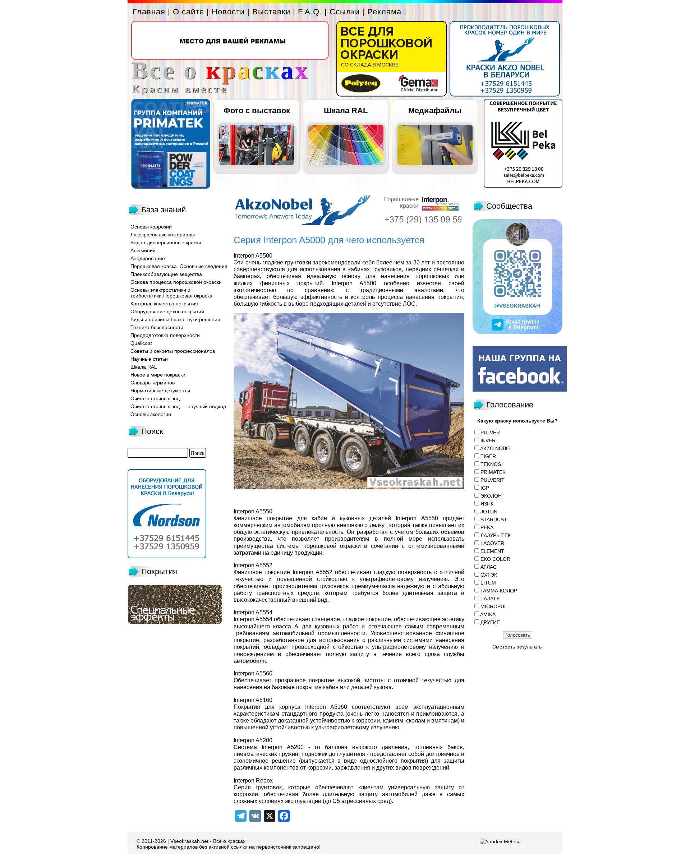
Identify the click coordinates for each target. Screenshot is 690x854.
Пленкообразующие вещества (166, 274)
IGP (484, 488)
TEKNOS (490, 464)
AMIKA (488, 614)
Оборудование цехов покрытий (167, 311)
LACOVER (492, 543)
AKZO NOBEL (496, 448)
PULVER (490, 432)
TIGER (488, 456)
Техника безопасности (156, 327)
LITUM (488, 583)
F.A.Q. (310, 11)
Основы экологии (150, 414)
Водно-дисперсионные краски (165, 242)
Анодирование (147, 258)
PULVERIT (492, 480)
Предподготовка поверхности (165, 335)
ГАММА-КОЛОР (498, 591)
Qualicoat (141, 343)
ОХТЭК (488, 575)
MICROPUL (493, 606)
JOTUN (488, 511)
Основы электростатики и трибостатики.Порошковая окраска (171, 293)
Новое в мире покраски (157, 375)
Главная (149, 11)
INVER (488, 440)
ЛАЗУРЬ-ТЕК (495, 535)
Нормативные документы (160, 390)
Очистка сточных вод (155, 398)
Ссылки (345, 11)
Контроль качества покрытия (164, 303)
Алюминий (143, 250)
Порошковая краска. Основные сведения (178, 266)
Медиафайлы (434, 110)
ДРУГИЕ (490, 622)
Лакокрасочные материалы (162, 234)
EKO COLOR (495, 559)
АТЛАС (488, 567)
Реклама (384, 11)
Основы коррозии (151, 227)
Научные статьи (149, 359)
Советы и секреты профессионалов (172, 351)
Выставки (271, 11)
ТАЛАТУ (490, 598)
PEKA (486, 527)
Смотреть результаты (517, 647)
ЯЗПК (486, 504)
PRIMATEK (493, 472)
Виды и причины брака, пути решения (175, 319)
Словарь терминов (152, 383)
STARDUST (493, 519)
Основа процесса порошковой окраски (176, 282)
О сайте (188, 11)
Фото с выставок (257, 110)
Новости (228, 11)
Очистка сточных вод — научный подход (178, 406)
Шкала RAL (346, 110)
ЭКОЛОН (491, 496)
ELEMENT (492, 551)
